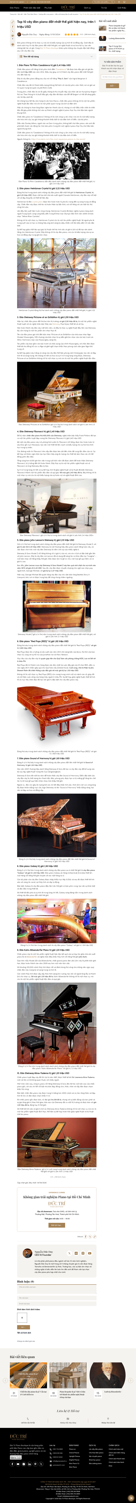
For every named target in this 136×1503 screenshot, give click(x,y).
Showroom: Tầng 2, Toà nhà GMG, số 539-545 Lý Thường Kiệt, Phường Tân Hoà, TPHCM (68, 1489)
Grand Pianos (74, 1453)
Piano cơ (72, 1449)
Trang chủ (13, 14)
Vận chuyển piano (95, 1456)
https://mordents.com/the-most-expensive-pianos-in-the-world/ (58, 139)
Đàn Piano (73, 1467)
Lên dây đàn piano (96, 1449)
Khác (110, 1466)
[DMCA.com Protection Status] (28, 1457)
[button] (5, 1380)
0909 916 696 (58, 1453)
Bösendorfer (32, 957)
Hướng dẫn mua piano (46, 14)
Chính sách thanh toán (117, 1459)
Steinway (56, 324)
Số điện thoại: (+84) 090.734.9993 (68, 1494)
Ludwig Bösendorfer (117, 38)
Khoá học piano (94, 1460)
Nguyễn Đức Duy (44, 1251)
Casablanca (61, 69)
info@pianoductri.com (60, 1461)
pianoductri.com (59, 1465)
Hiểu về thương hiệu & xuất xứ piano (66, 14)
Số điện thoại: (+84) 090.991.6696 (68, 1491)
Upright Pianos (74, 1456)
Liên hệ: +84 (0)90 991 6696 (40, 2)
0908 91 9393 (58, 1457)
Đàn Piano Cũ (74, 1463)
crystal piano (37, 202)
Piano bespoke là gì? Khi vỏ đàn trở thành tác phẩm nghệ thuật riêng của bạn (117, 28)
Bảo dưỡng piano (95, 1463)
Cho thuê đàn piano (96, 1453)
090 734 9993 (58, 1449)
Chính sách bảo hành (116, 1462)
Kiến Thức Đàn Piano (30, 14)
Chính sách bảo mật (116, 1449)
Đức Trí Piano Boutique (49, 48)
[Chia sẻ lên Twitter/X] (12, 31)
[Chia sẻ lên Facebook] (12, 26)
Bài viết (20, 14)
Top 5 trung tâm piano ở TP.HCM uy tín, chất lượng (116, 48)
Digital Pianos (74, 1460)
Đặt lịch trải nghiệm (17, 2)
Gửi (22, 1327)
